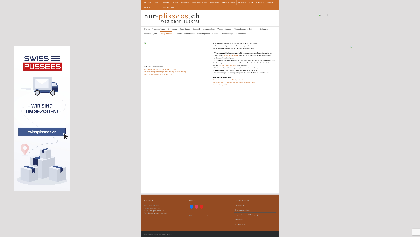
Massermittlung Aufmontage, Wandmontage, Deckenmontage (165, 72)
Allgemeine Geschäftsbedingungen (247, 215)
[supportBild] (323, 15)
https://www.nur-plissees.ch (157, 213)
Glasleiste (226, 55)
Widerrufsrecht (240, 205)
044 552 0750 (155, 208)
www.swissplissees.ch (200, 216)
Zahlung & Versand (242, 200)
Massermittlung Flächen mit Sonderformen (158, 74)
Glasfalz (235, 55)
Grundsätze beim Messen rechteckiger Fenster (160, 69)
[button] (254, 33)
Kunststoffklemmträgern (227, 65)
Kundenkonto (240, 224)
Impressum (239, 219)
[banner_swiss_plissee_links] (42, 46)
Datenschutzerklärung (242, 210)
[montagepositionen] (160, 43)
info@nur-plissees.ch (157, 211)
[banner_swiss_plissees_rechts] (378, 46)
